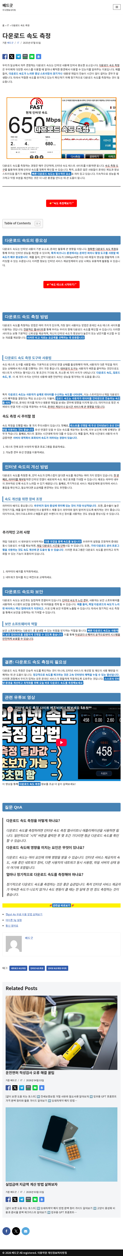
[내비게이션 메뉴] (117, 7)
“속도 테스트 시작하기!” (63, 284)
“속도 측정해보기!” (63, 203)
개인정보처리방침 (57, 1253)
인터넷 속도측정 (36, 968)
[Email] (26, 1231)
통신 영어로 (12, 925)
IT (8, 25)
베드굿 (10, 42)
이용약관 (42, 1253)
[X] (16, 1231)
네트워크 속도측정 (18, 968)
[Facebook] (6, 1231)
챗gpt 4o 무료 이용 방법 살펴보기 (24, 914)
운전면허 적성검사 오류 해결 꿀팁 (30, 1072)
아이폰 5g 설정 (14, 920)
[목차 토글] (36, 223)
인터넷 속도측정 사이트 (57, 968)
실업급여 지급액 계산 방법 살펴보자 (31, 1184)
